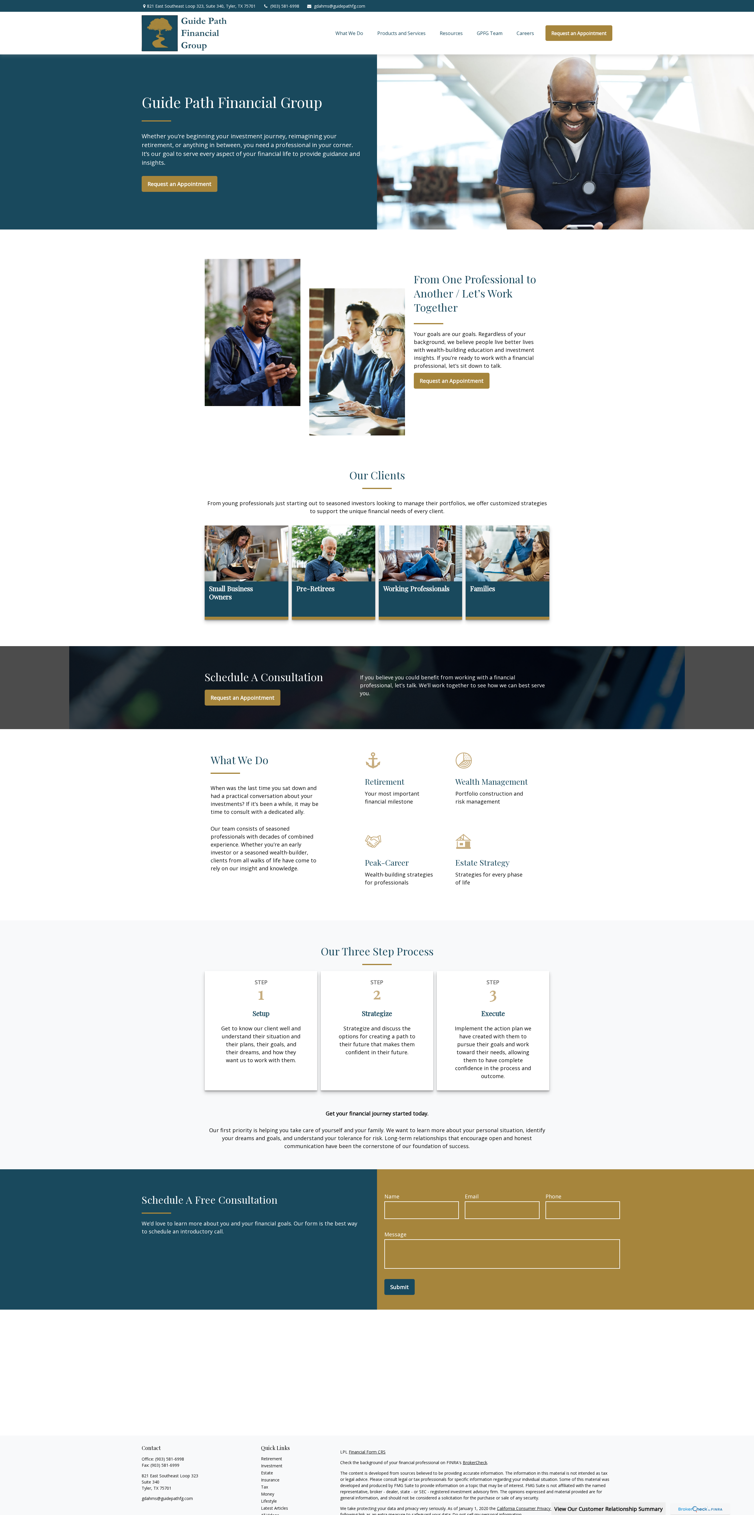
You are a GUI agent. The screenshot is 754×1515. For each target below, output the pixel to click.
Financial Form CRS (367, 1452)
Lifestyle (269, 1501)
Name (391, 1196)
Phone (553, 1196)
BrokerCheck (475, 1462)
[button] (349, 33)
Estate (267, 1473)
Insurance (270, 1480)
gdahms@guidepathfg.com (339, 6)
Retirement (271, 1458)
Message (395, 1234)
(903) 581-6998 (284, 6)
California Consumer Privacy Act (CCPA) (534, 1508)
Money (267, 1494)
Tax (264, 1487)
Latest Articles (274, 1508)
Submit (399, 1287)
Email (472, 1196)
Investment (271, 1466)
